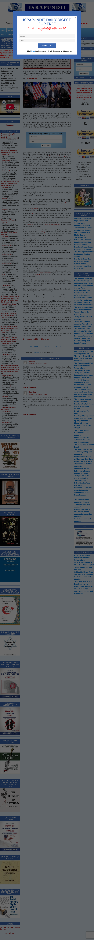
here (33, 51)
